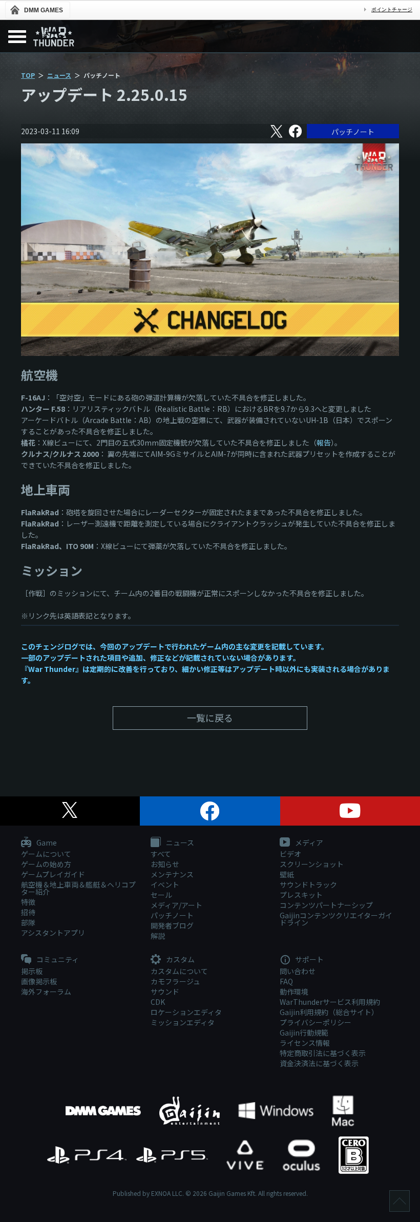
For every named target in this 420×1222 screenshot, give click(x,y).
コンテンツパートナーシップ (326, 905)
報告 (324, 442)
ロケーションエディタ (186, 1012)
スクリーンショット (312, 864)
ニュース (59, 75)
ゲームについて (46, 853)
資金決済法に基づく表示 (319, 1063)
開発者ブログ (172, 925)
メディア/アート (176, 905)
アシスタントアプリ (53, 932)
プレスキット (301, 894)
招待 (28, 912)
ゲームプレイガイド (53, 874)
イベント (165, 884)
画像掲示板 (39, 981)
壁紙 (287, 874)
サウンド (165, 991)
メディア (308, 843)
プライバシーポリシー (315, 1022)
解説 (158, 935)
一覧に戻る (210, 717)
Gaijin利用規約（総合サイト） (329, 1012)
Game (46, 843)
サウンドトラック (308, 884)
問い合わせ (298, 971)
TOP (28, 75)
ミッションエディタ (183, 1022)
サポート (308, 960)
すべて (161, 853)
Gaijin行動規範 (304, 1032)
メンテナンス (172, 874)
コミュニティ (57, 960)
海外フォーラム (46, 991)
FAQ (286, 981)
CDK (158, 1001)
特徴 (28, 901)
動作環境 (294, 991)
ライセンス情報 (305, 1042)
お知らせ (165, 864)
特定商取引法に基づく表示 (323, 1053)
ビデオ (290, 853)
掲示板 (32, 971)
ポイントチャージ (391, 9)
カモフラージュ (175, 981)
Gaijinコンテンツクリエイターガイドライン (336, 919)
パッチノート (352, 132)
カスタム (179, 960)
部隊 (28, 922)
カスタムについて (179, 971)
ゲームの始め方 (46, 864)
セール (161, 894)
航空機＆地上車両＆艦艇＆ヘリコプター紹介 (78, 888)
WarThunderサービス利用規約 (330, 1001)
